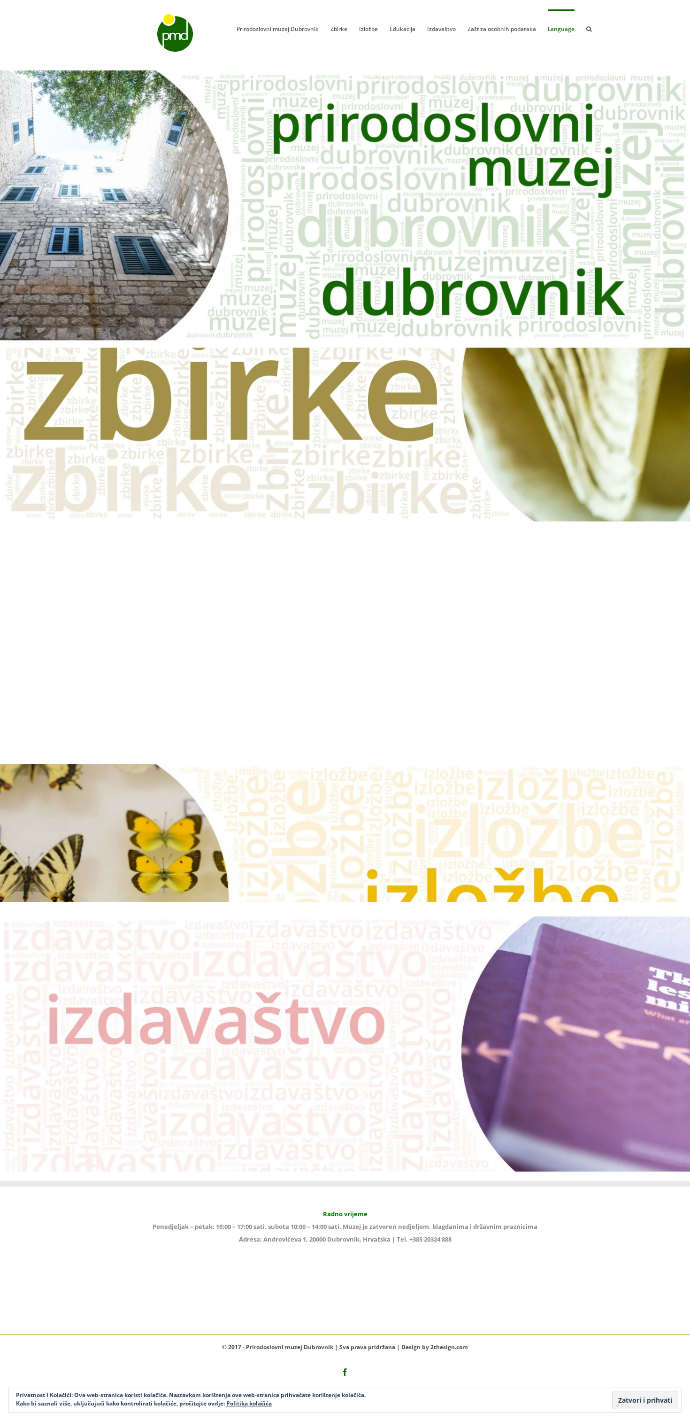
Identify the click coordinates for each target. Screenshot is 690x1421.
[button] (588, 28)
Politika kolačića (249, 1403)
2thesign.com (449, 1347)
